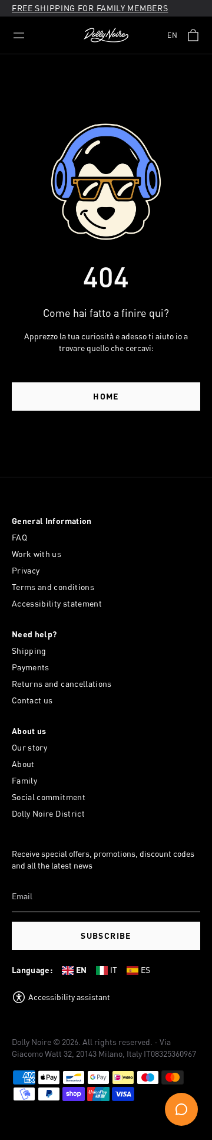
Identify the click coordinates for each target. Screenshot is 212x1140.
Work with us (36, 554)
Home (106, 396)
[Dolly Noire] (106, 35)
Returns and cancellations (62, 684)
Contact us (32, 700)
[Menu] (18, 35)
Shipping (29, 651)
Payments (30, 667)
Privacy (25, 570)
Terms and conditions (53, 587)
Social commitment (48, 797)
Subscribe (106, 936)
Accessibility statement (57, 603)
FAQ (19, 537)
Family (24, 780)
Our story (29, 747)
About (23, 764)
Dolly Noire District (48, 813)
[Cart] (193, 35)
